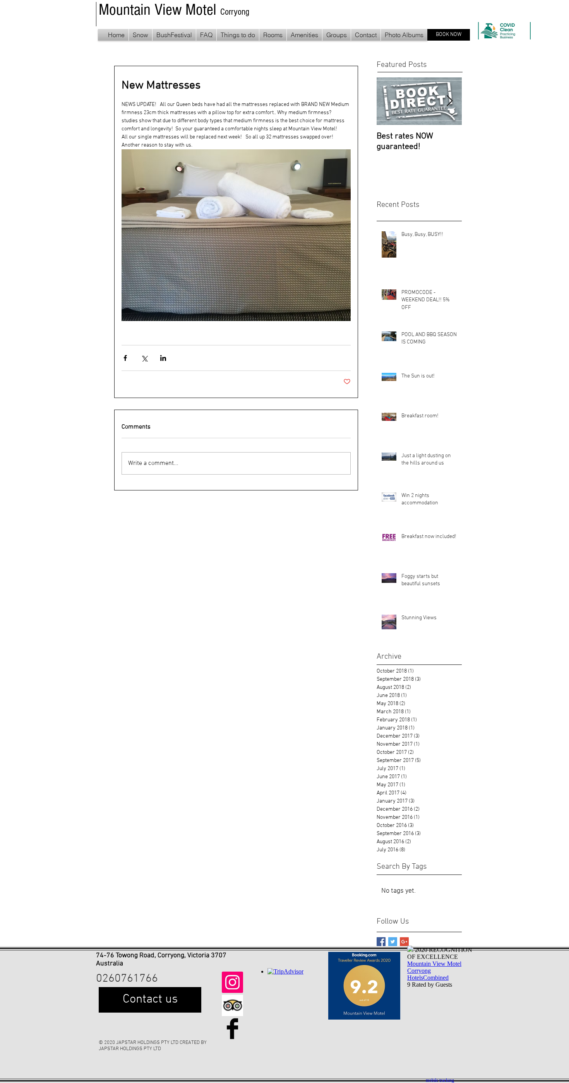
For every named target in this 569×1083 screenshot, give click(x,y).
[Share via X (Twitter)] (144, 358)
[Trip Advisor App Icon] (232, 1005)
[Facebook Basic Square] (381, 941)
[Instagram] (232, 982)
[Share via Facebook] (125, 358)
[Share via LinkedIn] (163, 358)
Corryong (234, 12)
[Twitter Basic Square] (392, 941)
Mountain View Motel (159, 10)
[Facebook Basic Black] (232, 1028)
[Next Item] (449, 101)
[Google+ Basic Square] (404, 941)
